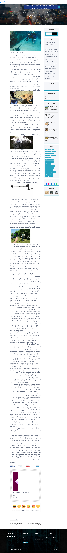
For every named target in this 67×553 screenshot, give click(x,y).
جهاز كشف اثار (48, 163)
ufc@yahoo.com (19, 497)
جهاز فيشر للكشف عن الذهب (15, 517)
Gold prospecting (13, 514)
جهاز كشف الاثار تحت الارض (50, 165)
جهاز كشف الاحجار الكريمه (25, 517)
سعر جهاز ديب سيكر (49, 174)
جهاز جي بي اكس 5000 (49, 161)
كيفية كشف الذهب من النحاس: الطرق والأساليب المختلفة (51, 139)
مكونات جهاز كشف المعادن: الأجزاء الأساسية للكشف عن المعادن (51, 116)
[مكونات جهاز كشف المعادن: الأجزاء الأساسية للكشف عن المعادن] (46, 115)
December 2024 (49, 88)
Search (54, 33)
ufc (14, 495)
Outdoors (48, 98)
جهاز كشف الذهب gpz (33, 517)
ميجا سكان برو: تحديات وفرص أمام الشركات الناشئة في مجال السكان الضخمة (51, 108)
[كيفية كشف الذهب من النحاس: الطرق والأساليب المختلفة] (46, 138)
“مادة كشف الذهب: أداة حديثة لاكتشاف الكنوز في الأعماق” (51, 131)
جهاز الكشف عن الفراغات (50, 153)
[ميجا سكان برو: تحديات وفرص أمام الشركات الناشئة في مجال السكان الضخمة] (46, 107)
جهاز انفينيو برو (48, 157)
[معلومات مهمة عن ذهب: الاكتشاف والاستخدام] (46, 123)
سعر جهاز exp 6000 (49, 170)
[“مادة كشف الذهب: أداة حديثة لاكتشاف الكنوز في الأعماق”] (46, 129)
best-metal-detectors (13, 7)
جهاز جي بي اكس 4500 (49, 159)
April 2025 (48, 86)
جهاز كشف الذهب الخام (14, 519)
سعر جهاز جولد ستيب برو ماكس (51, 172)
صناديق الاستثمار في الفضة (30, 395)
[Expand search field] (59, 7)
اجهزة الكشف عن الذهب (49, 149)
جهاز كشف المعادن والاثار (49, 167)
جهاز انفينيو (53, 155)
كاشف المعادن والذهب (49, 176)
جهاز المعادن (48, 155)
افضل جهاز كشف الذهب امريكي (50, 151)
